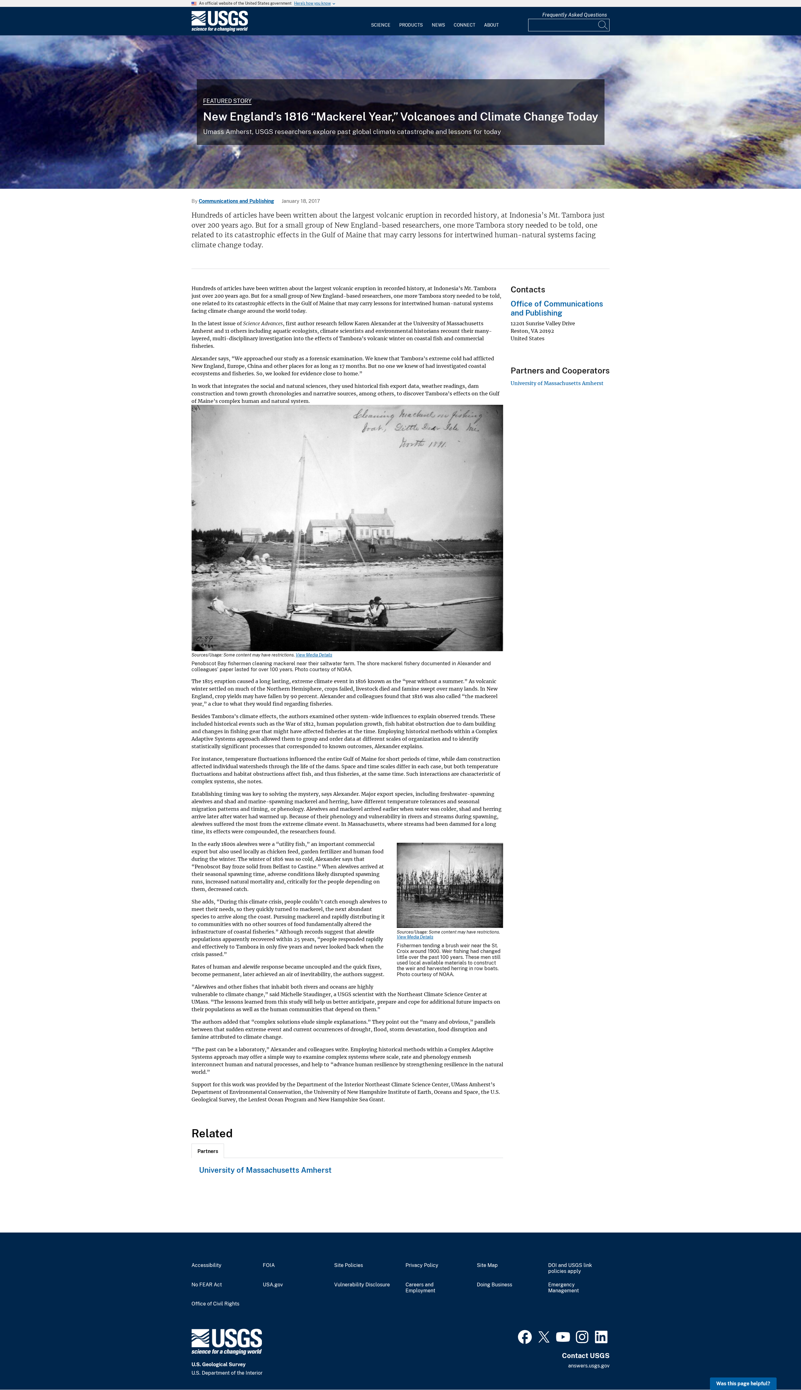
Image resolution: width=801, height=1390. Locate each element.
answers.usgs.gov (589, 1366)
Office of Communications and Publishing (557, 308)
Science (380, 25)
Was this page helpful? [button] (743, 1384)
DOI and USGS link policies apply (570, 1268)
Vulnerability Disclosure (362, 1285)
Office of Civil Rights (215, 1304)
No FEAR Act (206, 1285)
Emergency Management (563, 1288)
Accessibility (206, 1265)
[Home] (219, 30)
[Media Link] (347, 528)
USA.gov (273, 1285)
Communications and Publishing (236, 201)
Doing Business (494, 1285)
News (438, 25)
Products (411, 25)
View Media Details (314, 654)
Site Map (487, 1265)
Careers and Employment (420, 1288)
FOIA (269, 1265)
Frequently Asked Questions (574, 15)
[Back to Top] (778, 1367)
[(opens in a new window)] (525, 1336)
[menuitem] (381, 21)
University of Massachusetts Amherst (265, 1170)
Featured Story (227, 101)
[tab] (207, 1151)
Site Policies (348, 1265)
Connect (464, 25)
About (491, 25)
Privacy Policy (422, 1265)
